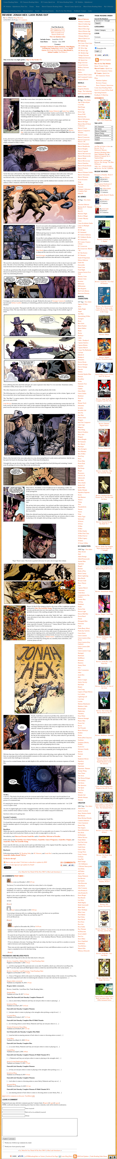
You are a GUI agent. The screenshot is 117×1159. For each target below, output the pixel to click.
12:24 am (26, 994)
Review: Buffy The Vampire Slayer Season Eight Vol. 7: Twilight (104, 548)
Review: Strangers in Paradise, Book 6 (104, 880)
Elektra (80, 372)
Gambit (80, 388)
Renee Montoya (83, 730)
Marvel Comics (99, 68)
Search (37, 11)
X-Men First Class (83, 533)
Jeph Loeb (81, 873)
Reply (9, 904)
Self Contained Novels (85, 93)
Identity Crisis (82, 276)
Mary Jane (81, 434)
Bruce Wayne (82, 583)
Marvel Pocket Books (84, 166)
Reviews (20, 18)
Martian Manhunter (84, 704)
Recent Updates (28, 11)
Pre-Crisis (81, 43)
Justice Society (82, 682)
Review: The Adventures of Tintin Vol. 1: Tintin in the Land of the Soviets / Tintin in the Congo (104, 309)
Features (103, 85)
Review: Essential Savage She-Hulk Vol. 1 (104, 523)
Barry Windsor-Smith (84, 813)
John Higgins (70, 46)
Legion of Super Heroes (85, 692)
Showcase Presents (83, 293)
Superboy (81, 761)
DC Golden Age (83, 46)
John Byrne (81, 886)
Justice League (82, 680)
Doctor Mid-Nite (83, 614)
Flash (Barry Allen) (84, 628)
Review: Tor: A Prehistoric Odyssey (100, 149)
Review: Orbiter (104, 334)
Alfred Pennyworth (84, 559)
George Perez (82, 852)
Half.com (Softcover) (57, 32)
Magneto (81, 427)
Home (38, 6)
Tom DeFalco (82, 946)
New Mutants (82, 451)
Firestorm (81, 623)
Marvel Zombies (83, 432)
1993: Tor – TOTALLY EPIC (103, 166)
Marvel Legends (83, 151)
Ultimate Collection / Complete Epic (84, 190)
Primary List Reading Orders (12, 11)
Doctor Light (82, 611)
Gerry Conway (82, 854)
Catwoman (81, 590)
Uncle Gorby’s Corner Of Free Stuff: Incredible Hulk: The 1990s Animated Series (104, 998)
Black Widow (82, 328)
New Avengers (82, 449)
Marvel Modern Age (84, 33)
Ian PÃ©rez (105, 177)
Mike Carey (81, 912)
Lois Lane (81, 699)
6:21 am (28, 1086)
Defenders (81, 360)
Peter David (81, 919)
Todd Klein (81, 943)
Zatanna (80, 800)
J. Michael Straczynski (85, 866)
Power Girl (81, 723)
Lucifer (80, 701)
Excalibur (81, 379)
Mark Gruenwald (83, 905)
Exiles (80, 381)
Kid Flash (81, 684)
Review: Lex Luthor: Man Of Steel (104, 831)
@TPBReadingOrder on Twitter (35, 1156)
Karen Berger (82, 895)
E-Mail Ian (105, 95)
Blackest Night (82, 213)
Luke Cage (81, 425)
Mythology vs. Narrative (104, 259)
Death (80, 606)
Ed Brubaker (82, 835)
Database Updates (101, 80)
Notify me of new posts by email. (15, 1146)
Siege (79, 182)
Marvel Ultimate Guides (85, 172)
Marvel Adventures (84, 119)
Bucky (80, 333)
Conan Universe (83, 65)
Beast (79, 321)
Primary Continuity (84, 21)
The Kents (81, 783)
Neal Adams (81, 914)
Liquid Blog (11, 1050)
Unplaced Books (83, 79)
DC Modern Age (83, 53)
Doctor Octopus (83, 364)
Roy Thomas (82, 929)
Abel (79, 554)
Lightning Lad (82, 696)
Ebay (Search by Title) (57, 29)
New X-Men (81, 454)
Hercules (80, 398)
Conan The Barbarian (84, 350)
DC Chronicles (82, 239)
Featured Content (100, 217)
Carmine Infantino (83, 820)
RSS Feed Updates (105, 60)
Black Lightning (83, 576)
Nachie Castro (63, 48)
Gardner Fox (82, 844)
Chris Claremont (83, 823)
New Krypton (82, 288)
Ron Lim (80, 924)
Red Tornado (82, 728)
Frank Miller (82, 840)
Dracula (80, 369)
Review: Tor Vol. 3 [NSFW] (104, 168)
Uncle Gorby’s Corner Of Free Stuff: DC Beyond (104, 375)
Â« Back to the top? (9, 858)
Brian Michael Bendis (85, 818)
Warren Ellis (81, 948)
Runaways (81, 473)
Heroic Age (81, 112)
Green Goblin (82, 393)
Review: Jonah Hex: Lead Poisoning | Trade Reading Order (25, 971)
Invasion (80, 281)
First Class (81, 109)
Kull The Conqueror (84, 422)
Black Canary (82, 573)
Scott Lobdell (82, 934)
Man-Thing (81, 430)
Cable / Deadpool (83, 340)
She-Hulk (81, 480)
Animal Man (82, 561)
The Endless (81, 780)
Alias (79, 306)
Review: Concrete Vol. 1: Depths (104, 240)
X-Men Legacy (82, 538)
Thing (80, 502)
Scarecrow (81, 747)
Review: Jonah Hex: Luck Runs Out (25, 15)
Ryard (12, 910)
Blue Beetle (81, 578)
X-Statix (80, 541)
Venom (80, 509)
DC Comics (98, 73)
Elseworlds (81, 265)
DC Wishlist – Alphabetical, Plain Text (15, 6)
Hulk (79, 401)
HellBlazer (81, 658)
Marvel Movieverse (84, 161)
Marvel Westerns (83, 177)
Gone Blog (10, 1038)
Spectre (80, 751)
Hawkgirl (81, 653)
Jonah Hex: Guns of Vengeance (48, 840)
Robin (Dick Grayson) (85, 737)
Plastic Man (81, 721)
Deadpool (81, 357)
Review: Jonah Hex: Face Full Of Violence (104, 282)
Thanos (80, 499)
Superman (81, 766)
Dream (80, 619)
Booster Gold (82, 581)
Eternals (80, 376)
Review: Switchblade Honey (104, 591)
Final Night (81, 270)
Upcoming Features (48, 11)
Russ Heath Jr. (68, 50)
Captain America (83, 343)
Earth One (81, 262)
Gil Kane (80, 857)
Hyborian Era (82, 117)
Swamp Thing (82, 771)
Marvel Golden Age (84, 24)
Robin (80, 735)
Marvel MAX (82, 158)
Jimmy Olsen (82, 665)
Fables (80, 72)
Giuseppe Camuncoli (47, 46)
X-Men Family (82, 531)
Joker (79, 672)
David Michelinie (83, 830)
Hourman (81, 660)
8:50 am (27, 1040)
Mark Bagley (82, 902)
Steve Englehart (83, 941)
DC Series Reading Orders (65, 2)
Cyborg (80, 602)
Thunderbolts (82, 507)
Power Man (81, 461)
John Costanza (82, 888)
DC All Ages (81, 230)
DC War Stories (82, 253)
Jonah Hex (48, 853)
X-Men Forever (82, 536)
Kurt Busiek (81, 898)
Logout (57, 1103)
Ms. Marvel (81, 444)
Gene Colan (81, 849)
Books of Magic (83, 216)
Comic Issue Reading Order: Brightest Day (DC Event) (104, 787)
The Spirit (81, 788)
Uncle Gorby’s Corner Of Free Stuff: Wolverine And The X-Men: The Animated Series (104, 806)
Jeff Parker (81, 871)
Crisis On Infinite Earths (85, 223)
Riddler (80, 733)
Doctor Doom (82, 362)
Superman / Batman (84, 768)
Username (97, 37)
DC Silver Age (82, 48)
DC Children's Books (84, 237)
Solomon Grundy (83, 749)
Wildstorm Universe (84, 58)
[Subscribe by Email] (5, 865)
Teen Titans (81, 773)
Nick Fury (81, 456)
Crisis (79, 221)
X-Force (80, 524)
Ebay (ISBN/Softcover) (58, 31)
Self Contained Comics (85, 77)
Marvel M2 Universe (84, 153)
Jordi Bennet (7, 403)
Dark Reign (81, 107)
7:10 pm (27, 973)
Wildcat (80, 792)
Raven (80, 725)
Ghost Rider (81, 391)
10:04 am (33, 910)
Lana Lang (81, 689)
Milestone (81, 284)
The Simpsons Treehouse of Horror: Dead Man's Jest (103, 185)
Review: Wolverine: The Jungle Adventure (104, 979)
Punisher (80, 466)
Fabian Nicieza (82, 837)
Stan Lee (80, 936)
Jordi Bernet (46, 48)
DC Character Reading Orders (29, 2)
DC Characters (100, 76)
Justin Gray (55, 48)
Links (90, 11)
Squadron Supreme (84, 492)
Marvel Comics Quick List (73, 6)
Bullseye (80, 335)
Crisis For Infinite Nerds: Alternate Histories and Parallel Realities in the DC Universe (104, 760)
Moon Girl (97, 206)
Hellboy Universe (83, 67)
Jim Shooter (81, 878)
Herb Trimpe (82, 861)
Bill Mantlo (81, 816)
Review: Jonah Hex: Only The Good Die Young (104, 472)
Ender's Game (82, 86)
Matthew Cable (82, 706)
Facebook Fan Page (52, 1156)
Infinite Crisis (82, 279)
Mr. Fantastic (82, 442)
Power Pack (81, 463)
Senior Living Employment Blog (17, 1061)
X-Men (80, 528)
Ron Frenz (81, 922)
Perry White (81, 716)
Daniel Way (81, 825)
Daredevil (81, 355)
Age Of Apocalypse (84, 102)
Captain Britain (83, 345)
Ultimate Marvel (83, 36)
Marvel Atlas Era (83, 26)
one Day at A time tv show (102, 146)
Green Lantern (82, 635)
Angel (80, 311)
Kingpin (80, 420)
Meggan (80, 437)
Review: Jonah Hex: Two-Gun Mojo (104, 954)
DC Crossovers (82, 246)
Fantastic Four (82, 384)
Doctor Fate (81, 609)
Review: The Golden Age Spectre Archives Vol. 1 (104, 711)
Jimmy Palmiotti (59, 46)
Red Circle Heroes (83, 291)
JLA (79, 668)
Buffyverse (81, 70)
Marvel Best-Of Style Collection (84, 125)
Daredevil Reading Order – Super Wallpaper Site (102, 153)
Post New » (19, 876)
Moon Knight (82, 439)
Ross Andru (81, 927)
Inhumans (81, 405)
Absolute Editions (83, 204)
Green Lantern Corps (84, 651)
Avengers (81, 318)
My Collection (108, 6)
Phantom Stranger (83, 718)
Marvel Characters (101, 71)
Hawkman (81, 655)
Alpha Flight (82, 309)
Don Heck (81, 832)
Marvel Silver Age (84, 29)
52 (79, 202)
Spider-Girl (81, 485)
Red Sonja (81, 468)
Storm (80, 495)
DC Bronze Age (83, 50)
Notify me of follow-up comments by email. (18, 1143)
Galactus (80, 386)
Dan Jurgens (81, 828)
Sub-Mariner (82, 497)
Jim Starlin (81, 881)
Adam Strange (82, 556)
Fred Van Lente (82, 842)
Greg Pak (81, 859)
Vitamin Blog (11, 992)
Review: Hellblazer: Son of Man (104, 638)
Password (97, 42)
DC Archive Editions (84, 235)
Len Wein (81, 900)
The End (80, 184)
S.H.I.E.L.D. (81, 475)
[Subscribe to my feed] (4, 862)
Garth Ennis (81, 847)
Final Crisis (81, 267)
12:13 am (27, 1017)
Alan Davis (81, 808)
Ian (6, 18)
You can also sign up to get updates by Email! (20, 865)
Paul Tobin (81, 917)
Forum (32, 6)
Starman (80, 754)
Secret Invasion (82, 179)
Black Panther (82, 326)
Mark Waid (81, 907)
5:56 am (27, 963)
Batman (80, 568)
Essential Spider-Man (84, 374)
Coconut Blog (11, 1015)
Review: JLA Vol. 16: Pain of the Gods (104, 687)
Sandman (81, 740)
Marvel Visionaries (84, 175)
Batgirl (80, 566)
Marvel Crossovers (83, 137)
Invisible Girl (82, 410)
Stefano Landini (53, 52)
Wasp (79, 514)
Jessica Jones (82, 417)
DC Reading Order (25, 853)
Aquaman (81, 564)
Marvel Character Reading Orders (52, 6)
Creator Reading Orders (11, 2)
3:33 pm (27, 1063)
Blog (15, 18)
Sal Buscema (82, 931)
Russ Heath (39, 250)
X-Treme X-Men (83, 543)
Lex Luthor (81, 694)
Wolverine (81, 519)
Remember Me (101, 48)
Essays (104, 83)
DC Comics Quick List (48, 2)
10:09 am (38, 926)
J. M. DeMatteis (83, 864)
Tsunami (80, 187)
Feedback (97, 95)
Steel (79, 756)
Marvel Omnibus (83, 163)
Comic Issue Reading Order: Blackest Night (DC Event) (104, 568)
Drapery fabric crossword (14, 981)
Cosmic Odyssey (83, 218)
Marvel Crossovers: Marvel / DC (84, 140)
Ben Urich (81, 323)
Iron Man (81, 415)
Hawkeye (81, 396)
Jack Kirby (81, 869)
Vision (80, 512)
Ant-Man (81, 314)
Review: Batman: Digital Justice (104, 424)
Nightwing (81, 711)
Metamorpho (82, 709)
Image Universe (83, 62)
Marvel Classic (82, 128)
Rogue (80, 471)
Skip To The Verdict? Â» (34, 60)
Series (110, 71)
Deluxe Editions (83, 260)
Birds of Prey (82, 571)
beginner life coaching (101, 160)
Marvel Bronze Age (84, 31)
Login (51, 1103)
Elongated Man (83, 621)
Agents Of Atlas (83, 304)
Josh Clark (105, 209)
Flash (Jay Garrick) (83, 631)
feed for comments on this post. (13, 1096)
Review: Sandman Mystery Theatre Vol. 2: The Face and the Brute (104, 497)
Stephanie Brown (83, 759)
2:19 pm (29, 983)
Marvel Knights (83, 149)
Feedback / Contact (80, 11)
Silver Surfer (82, 483)
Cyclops (80, 352)
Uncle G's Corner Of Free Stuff (103, 90)
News (97, 85)
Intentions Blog (12, 1004)
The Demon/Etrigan (84, 778)
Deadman (81, 604)
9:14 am (27, 1074)
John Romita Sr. (83, 893)
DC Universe (82, 41)
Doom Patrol (82, 616)
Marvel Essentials (83, 144)
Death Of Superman (84, 258)
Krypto (80, 687)
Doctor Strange (82, 367)
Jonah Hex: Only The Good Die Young (15, 841)
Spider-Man (81, 487)
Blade (80, 331)
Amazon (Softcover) (57, 34)
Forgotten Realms (83, 89)
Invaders (80, 408)
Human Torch (82, 403)
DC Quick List (82, 60)
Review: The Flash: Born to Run (104, 856)
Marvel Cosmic (82, 135)
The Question (82, 785)
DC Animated (82, 232)
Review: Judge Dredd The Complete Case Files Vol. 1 (104, 400)
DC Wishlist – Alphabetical (83, 2)
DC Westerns (38, 853)
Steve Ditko (81, 939)
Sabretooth (81, 478)
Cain (79, 585)
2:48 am (25, 1051)
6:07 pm (32, 882)
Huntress (80, 663)
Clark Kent (81, 593)
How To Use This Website (64, 11)
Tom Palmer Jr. (63, 52)
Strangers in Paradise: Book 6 (103, 175)
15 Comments (23, 20)
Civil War (81, 104)
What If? (80, 193)
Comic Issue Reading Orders (103, 88)
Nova (79, 458)
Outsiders (81, 713)
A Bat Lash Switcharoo (54, 872)
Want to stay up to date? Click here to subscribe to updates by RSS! (26, 862)
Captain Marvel (83, 347)
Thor (79, 504)
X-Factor (80, 521)
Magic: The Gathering (85, 91)
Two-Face (81, 790)
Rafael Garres (50, 636)
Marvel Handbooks (84, 146)
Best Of (80, 211)
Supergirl (81, 763)
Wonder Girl (81, 795)
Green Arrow (82, 633)
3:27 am (27, 1028)
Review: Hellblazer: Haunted (104, 735)
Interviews (110, 85)
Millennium (81, 286)
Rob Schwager (58, 50)
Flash (79, 626)
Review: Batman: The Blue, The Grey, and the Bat (104, 930)
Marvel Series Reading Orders (92, 6)
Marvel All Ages (83, 121)
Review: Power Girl (104, 448)
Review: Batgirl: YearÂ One (104, 614)
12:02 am (25, 1005)
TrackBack (30, 1096)
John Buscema (82, 883)
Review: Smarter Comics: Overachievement (104, 358)
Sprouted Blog (11, 1084)
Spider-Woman (82, 490)
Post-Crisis (88, 43)
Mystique (81, 446)
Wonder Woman (83, 797)
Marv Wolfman (82, 910)
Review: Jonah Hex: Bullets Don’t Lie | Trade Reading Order (25, 961)
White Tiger (81, 516)
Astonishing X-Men (84, 316)
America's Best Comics (85, 75)
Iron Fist (80, 413)
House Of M (81, 114)
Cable (80, 338)
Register (45, 1103)
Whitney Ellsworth (84, 951)
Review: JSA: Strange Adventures (104, 905)
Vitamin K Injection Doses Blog (17, 1027)
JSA (79, 677)
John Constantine (83, 670)
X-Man (80, 526)
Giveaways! (99, 98)
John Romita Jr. (82, 890)
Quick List (109, 68)
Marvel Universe (83, 19)
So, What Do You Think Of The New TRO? (32, 872)
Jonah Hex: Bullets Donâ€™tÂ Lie (14, 855)
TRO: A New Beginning (104, 120)
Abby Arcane (82, 552)
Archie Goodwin (83, 811)
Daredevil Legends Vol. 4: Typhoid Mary (102, 157)
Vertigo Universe (83, 55)
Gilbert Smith (106, 188)
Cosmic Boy (82, 599)
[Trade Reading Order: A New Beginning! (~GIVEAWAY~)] (104, 119)
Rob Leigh (50, 50)
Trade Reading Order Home (98, 1156)
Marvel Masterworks (84, 156)
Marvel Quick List (84, 38)
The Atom (81, 776)
